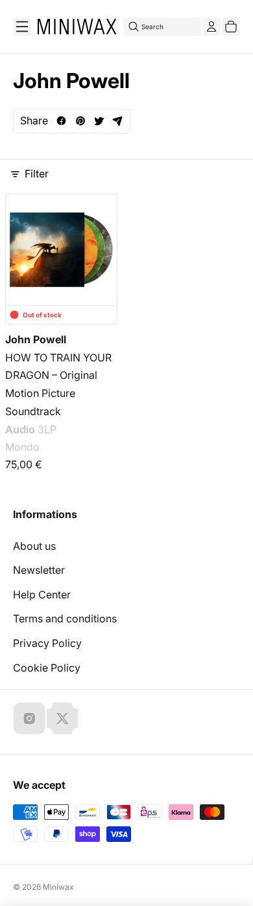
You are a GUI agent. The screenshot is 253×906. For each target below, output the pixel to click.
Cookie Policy (46, 667)
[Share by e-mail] (117, 120)
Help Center (42, 594)
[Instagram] (29, 718)
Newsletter (39, 569)
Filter (37, 173)
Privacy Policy (47, 643)
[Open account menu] (211, 26)
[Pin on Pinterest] (80, 120)
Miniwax (58, 887)
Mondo (22, 446)
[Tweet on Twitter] (98, 120)
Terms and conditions (65, 618)
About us (34, 545)
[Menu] (22, 26)
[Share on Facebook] (61, 120)
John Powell (35, 339)
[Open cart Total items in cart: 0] (231, 26)
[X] (62, 718)
